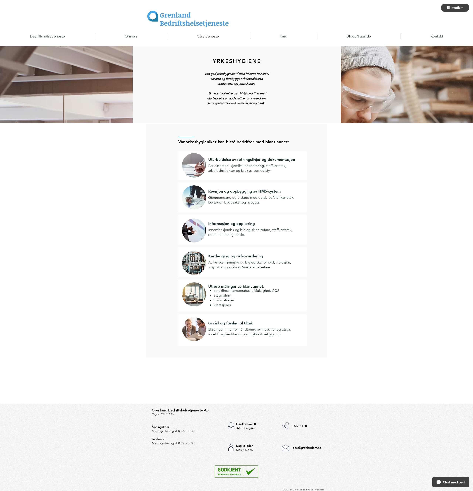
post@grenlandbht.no (307, 447)
